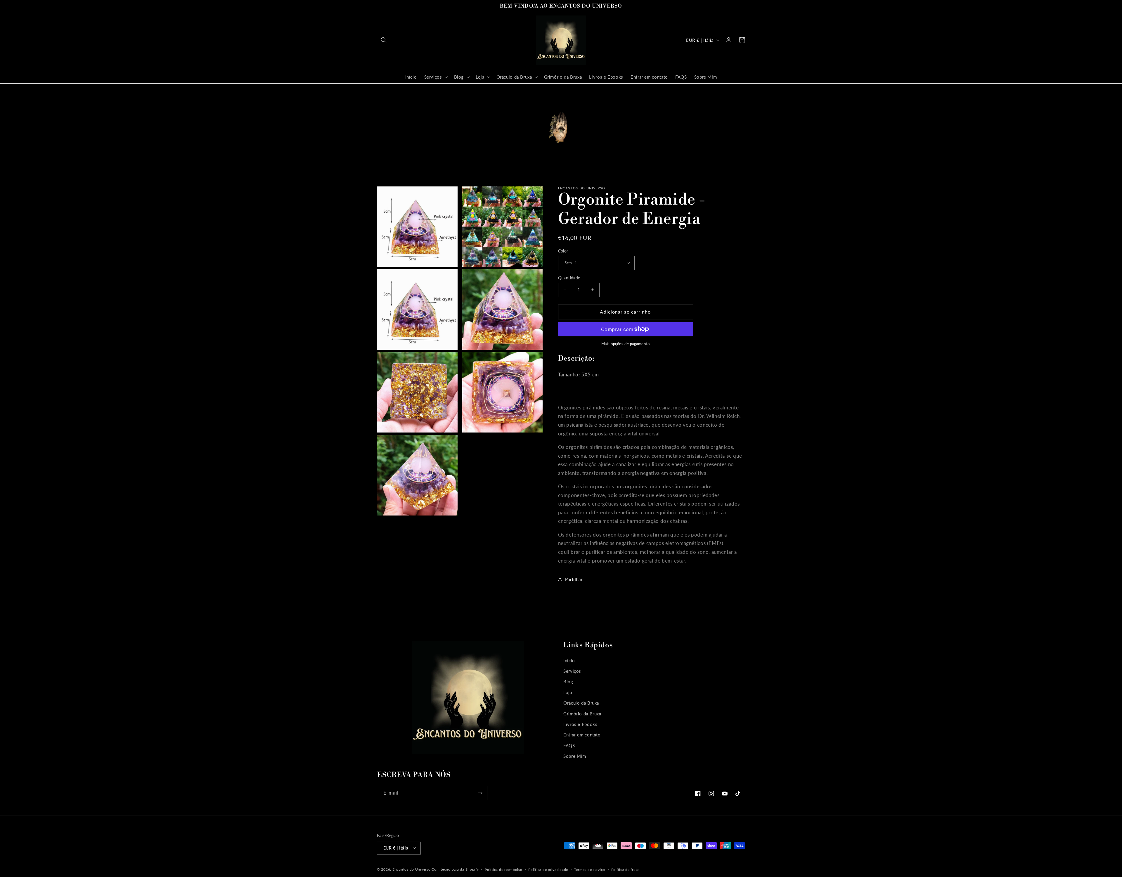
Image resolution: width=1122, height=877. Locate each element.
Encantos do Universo (412, 869)
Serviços (572, 671)
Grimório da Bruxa (582, 713)
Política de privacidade (548, 869)
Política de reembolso (503, 869)
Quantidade (569, 278)
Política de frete (625, 869)
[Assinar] (480, 793)
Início (569, 660)
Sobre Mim (574, 756)
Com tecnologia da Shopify (455, 869)
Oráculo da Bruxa (581, 702)
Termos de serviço (589, 869)
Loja (567, 692)
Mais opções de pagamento (625, 343)
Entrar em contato (582, 735)
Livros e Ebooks (580, 724)
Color (563, 250)
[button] (383, 40)
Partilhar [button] (574, 579)
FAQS (569, 745)
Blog (568, 681)
